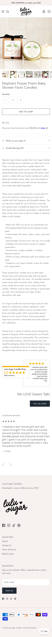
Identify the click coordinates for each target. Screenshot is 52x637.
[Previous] (3, 465)
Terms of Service (9, 549)
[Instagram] (8, 525)
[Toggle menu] (3, 11)
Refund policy (8, 553)
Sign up (9, 590)
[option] (26, 43)
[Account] (43, 11)
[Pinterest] (18, 525)
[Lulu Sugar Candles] (26, 11)
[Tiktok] (13, 525)
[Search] (9, 11)
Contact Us (6, 545)
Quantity (6, 94)
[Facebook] (3, 525)
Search (5, 541)
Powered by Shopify (29, 628)
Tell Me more (39, 403)
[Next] (10, 465)
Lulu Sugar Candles (14, 628)
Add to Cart (26, 111)
